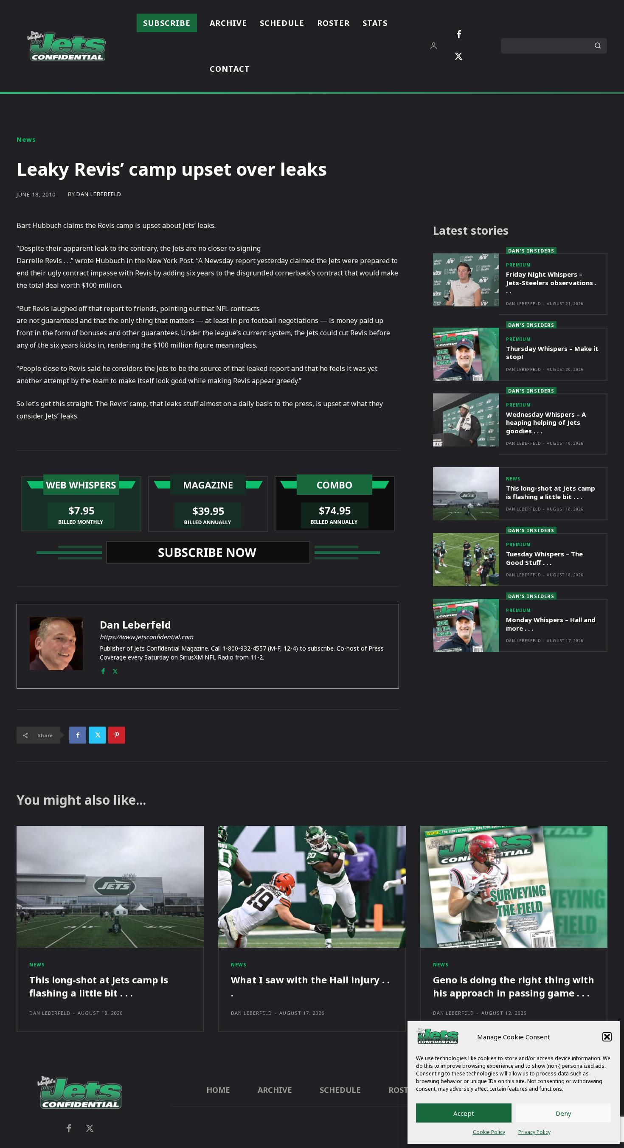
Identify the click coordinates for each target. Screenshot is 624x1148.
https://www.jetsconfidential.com (146, 637)
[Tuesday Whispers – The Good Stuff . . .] (466, 559)
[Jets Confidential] (66, 46)
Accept (463, 1113)
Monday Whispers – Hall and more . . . (551, 623)
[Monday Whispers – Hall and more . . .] (466, 625)
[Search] (597, 45)
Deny (563, 1113)
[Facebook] (458, 34)
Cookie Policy (489, 1132)
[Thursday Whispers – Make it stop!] (466, 354)
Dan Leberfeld (98, 194)
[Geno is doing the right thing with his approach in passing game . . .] (513, 887)
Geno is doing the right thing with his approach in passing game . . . (513, 986)
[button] (607, 1037)
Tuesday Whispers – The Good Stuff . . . (544, 558)
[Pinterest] (116, 735)
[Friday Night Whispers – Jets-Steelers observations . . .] (466, 279)
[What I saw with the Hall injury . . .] (311, 887)
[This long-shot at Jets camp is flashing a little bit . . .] (466, 493)
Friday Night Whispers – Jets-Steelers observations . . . (551, 282)
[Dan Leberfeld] (56, 646)
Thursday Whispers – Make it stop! (552, 352)
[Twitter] (458, 56)
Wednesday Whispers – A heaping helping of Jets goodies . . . (546, 422)
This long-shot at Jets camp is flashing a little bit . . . (550, 492)
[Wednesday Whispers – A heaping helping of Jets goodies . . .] (466, 419)
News (26, 139)
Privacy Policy (534, 1132)
